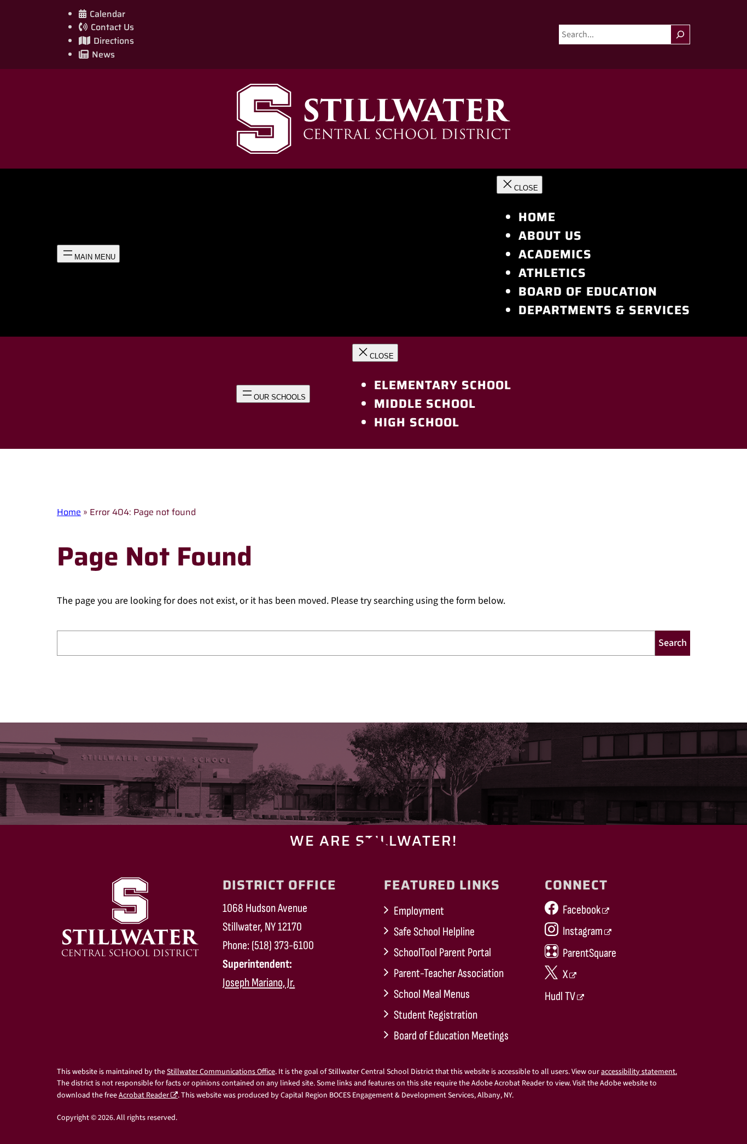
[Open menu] (88, 254)
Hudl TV (560, 996)
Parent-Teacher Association (449, 973)
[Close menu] (519, 185)
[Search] (680, 34)
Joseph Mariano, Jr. (259, 982)
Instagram (583, 931)
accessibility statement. (639, 1071)
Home (69, 512)
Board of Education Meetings (451, 1036)
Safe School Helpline (434, 932)
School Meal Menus (432, 994)
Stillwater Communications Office (221, 1071)
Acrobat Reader (144, 1095)
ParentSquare (589, 953)
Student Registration (435, 1015)
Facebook (581, 910)
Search (672, 643)
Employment (419, 911)
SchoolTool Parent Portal (442, 952)
